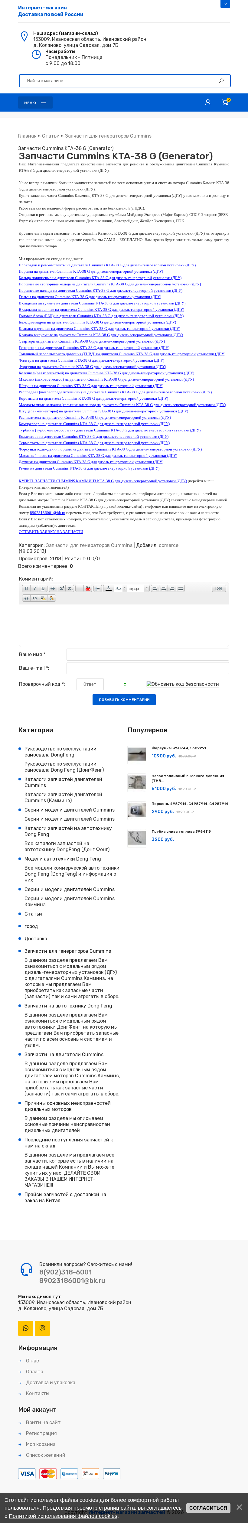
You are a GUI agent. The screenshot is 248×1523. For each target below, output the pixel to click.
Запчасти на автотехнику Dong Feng (68, 1006)
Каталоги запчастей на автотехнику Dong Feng (68, 831)
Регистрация (41, 1433)
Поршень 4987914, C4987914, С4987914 (190, 804)
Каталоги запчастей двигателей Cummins (63, 782)
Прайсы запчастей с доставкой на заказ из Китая (65, 1197)
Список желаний (45, 1455)
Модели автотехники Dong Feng (62, 859)
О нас (32, 1361)
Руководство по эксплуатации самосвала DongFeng (60, 752)
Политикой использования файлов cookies (63, 1516)
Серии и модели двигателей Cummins (69, 810)
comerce (168, 545)
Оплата (34, 1372)
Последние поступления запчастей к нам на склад (68, 1143)
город (31, 926)
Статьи (51, 136)
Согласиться (208, 1508)
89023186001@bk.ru (72, 1281)
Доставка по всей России (50, 11)
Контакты (37, 1393)
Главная (27, 136)
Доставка (35, 939)
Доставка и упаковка (50, 1382)
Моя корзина (40, 1444)
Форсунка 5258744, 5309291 (179, 748)
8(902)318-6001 (65, 1272)
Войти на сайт (43, 1422)
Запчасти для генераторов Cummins (108, 136)
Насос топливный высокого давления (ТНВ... (188, 778)
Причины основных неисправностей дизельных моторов (67, 1106)
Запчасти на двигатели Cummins (63, 1054)
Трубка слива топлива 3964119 (181, 831)
